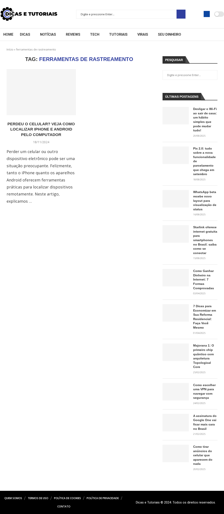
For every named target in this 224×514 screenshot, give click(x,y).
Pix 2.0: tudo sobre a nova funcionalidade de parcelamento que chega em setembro (204, 161)
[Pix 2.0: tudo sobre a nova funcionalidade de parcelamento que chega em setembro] (176, 155)
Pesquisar (181, 14)
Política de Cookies (67, 498)
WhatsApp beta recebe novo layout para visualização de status (204, 200)
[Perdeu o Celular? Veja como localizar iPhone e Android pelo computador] (41, 92)
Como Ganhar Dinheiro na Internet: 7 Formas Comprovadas (203, 279)
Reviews (73, 34)
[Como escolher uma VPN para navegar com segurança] (176, 392)
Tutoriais (118, 34)
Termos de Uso (38, 498)
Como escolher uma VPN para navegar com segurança (204, 391)
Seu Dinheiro (169, 34)
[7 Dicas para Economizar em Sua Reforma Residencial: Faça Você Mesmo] (176, 313)
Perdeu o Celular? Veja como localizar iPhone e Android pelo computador (41, 129)
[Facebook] (207, 14)
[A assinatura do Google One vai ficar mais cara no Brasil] (176, 422)
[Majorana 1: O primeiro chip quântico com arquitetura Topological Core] (176, 352)
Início (10, 49)
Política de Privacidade (103, 498)
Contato (63, 506)
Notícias (48, 34)
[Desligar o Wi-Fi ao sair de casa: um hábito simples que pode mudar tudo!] (176, 115)
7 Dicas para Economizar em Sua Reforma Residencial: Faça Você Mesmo (204, 316)
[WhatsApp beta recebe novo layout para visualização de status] (176, 198)
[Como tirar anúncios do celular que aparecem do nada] (176, 453)
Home (8, 34)
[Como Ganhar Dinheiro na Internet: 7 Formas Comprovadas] (176, 277)
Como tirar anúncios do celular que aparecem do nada (202, 455)
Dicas (25, 34)
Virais (142, 34)
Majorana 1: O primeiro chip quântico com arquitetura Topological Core (203, 356)
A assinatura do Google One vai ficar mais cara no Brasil (205, 422)
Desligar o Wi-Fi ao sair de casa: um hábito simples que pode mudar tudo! (205, 119)
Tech (94, 34)
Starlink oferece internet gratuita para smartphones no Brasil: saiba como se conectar (205, 240)
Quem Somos (13, 498)
